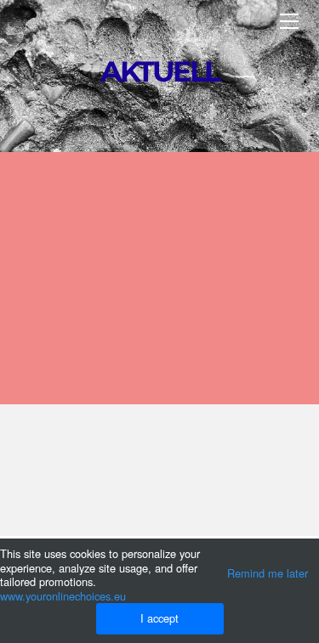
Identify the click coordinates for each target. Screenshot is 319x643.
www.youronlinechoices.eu (63, 596)
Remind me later (267, 573)
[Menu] (289, 21)
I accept (159, 618)
